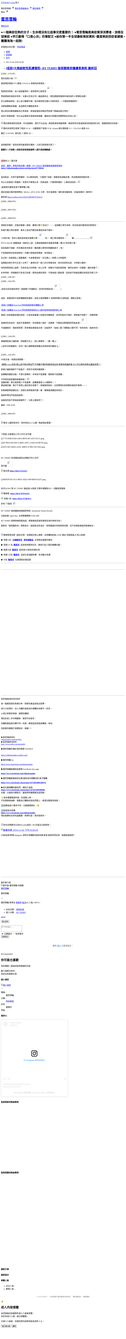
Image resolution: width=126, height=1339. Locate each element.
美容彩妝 (20, 909)
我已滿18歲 (6, 1326)
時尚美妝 (21, 47)
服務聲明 (86, 1297)
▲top (3, 917)
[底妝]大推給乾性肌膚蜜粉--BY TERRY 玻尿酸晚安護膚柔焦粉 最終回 (51, 68)
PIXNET (44, 1297)
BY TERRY (21, 912)
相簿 (8, 52)
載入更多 (5, 922)
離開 (14, 1326)
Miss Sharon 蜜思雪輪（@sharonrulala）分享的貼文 (34, 1093)
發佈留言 (5, 937)
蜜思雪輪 (9, 19)
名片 (8, 58)
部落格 (9, 55)
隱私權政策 (77, 1297)
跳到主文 (5, 26)
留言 (24, 903)
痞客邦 (19, 903)
